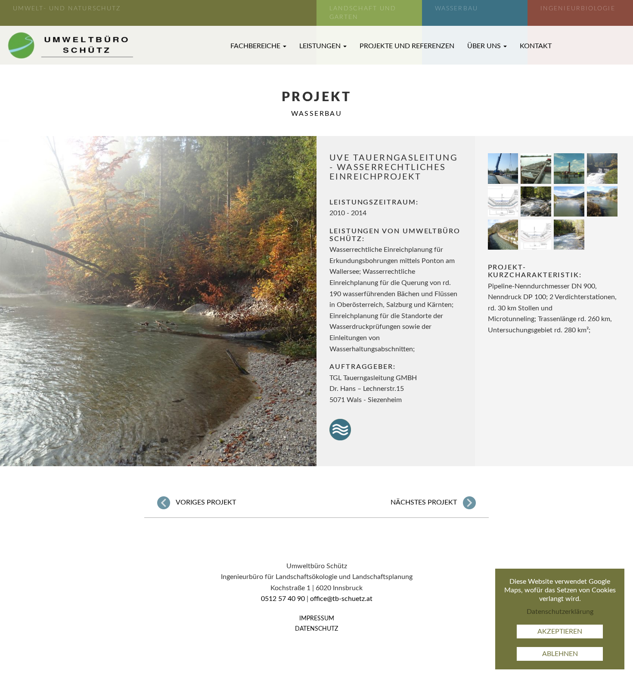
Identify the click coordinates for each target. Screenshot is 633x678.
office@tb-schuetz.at (341, 598)
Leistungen (320, 46)
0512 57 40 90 (283, 598)
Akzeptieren (559, 631)
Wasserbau (316, 113)
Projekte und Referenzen (407, 46)
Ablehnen (560, 653)
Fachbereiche (256, 46)
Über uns (485, 46)
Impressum (316, 619)
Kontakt (536, 46)
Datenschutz (316, 629)
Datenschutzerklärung (560, 611)
